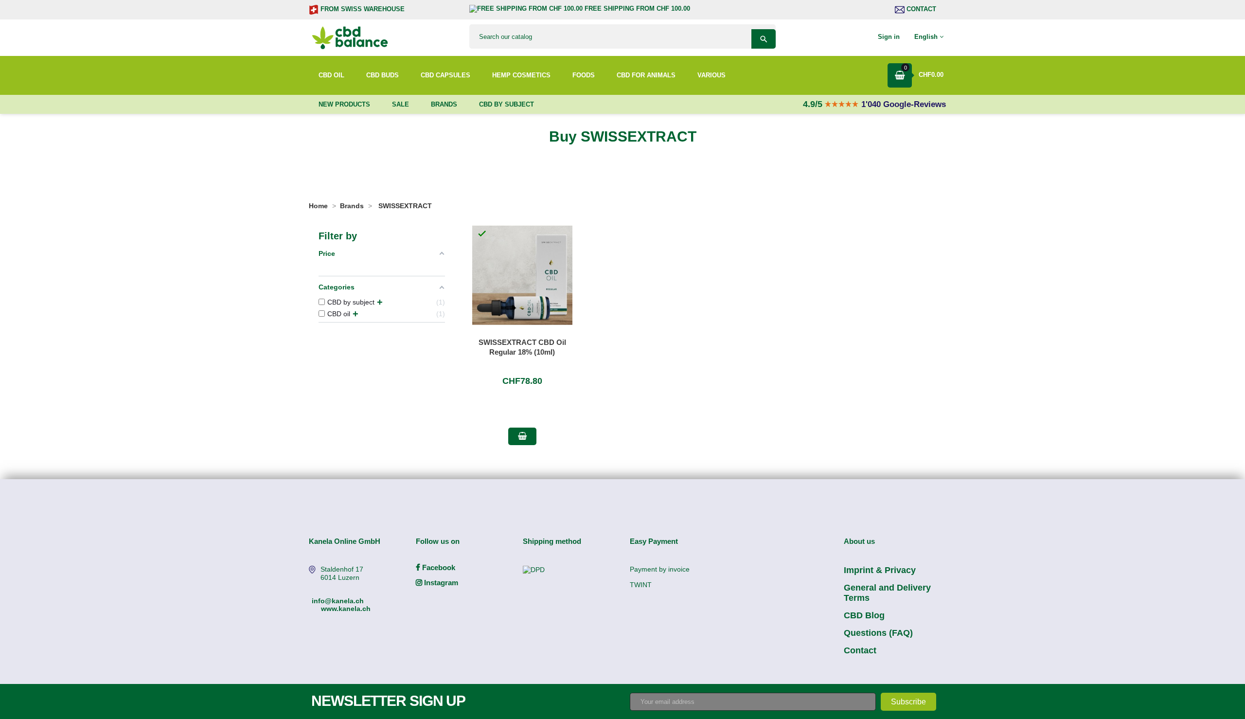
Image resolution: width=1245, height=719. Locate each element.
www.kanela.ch (346, 608)
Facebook (437, 567)
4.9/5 (814, 104)
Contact (920, 9)
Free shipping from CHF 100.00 (636, 8)
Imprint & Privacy (880, 570)
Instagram (440, 582)
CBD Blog (864, 615)
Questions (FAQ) (878, 633)
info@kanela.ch (338, 601)
